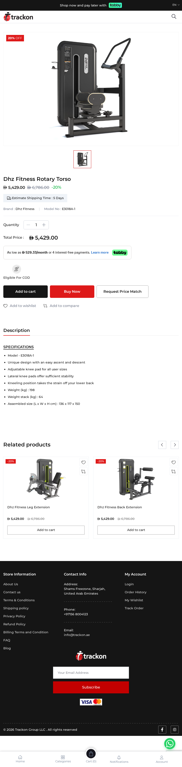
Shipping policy (16, 608)
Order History (135, 592)
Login (129, 584)
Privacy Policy (14, 616)
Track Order (134, 608)
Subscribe (91, 687)
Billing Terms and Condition (25, 632)
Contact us (11, 592)
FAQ (6, 640)
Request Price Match (122, 291)
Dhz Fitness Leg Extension (28, 507)
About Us (10, 584)
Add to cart (25, 291)
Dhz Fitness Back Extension (119, 507)
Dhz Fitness (25, 209)
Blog (7, 648)
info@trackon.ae (77, 635)
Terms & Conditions (19, 600)
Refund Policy (14, 624)
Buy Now (72, 291)
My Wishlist (134, 600)
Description (16, 330)
